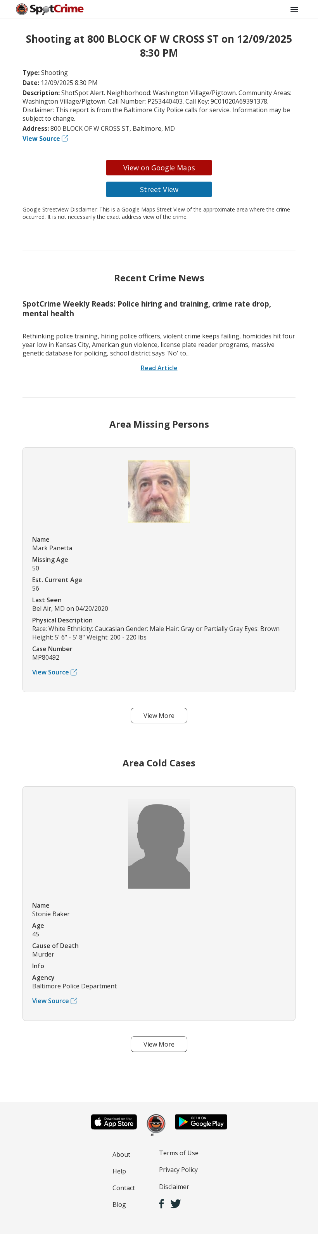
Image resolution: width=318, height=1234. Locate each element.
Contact (123, 1188)
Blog (119, 1204)
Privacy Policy (178, 1169)
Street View (159, 189)
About (121, 1154)
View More (159, 715)
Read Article (159, 368)
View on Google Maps (159, 167)
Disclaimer (174, 1186)
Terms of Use (179, 1153)
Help (119, 1171)
